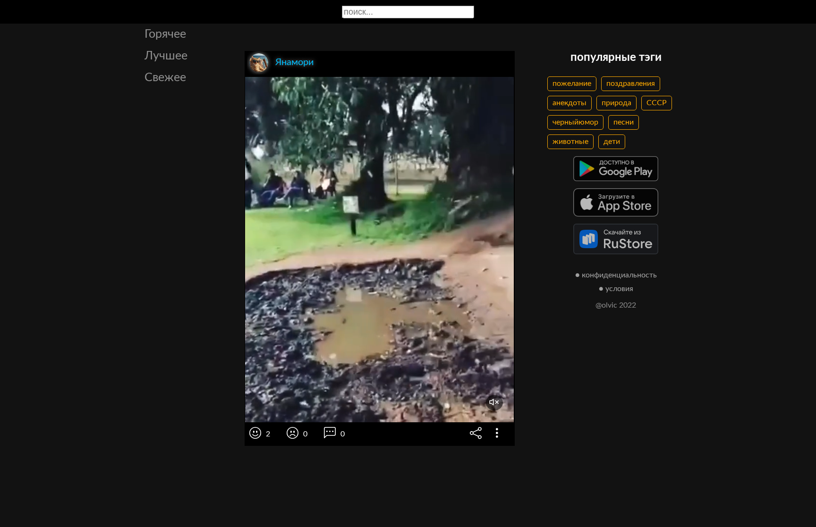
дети (612, 141)
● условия (616, 289)
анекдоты (569, 103)
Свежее (165, 78)
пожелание (571, 83)
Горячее (165, 34)
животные (570, 141)
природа (616, 103)
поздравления (630, 83)
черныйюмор (575, 122)
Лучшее (165, 56)
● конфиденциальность (616, 275)
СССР (656, 103)
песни (623, 122)
